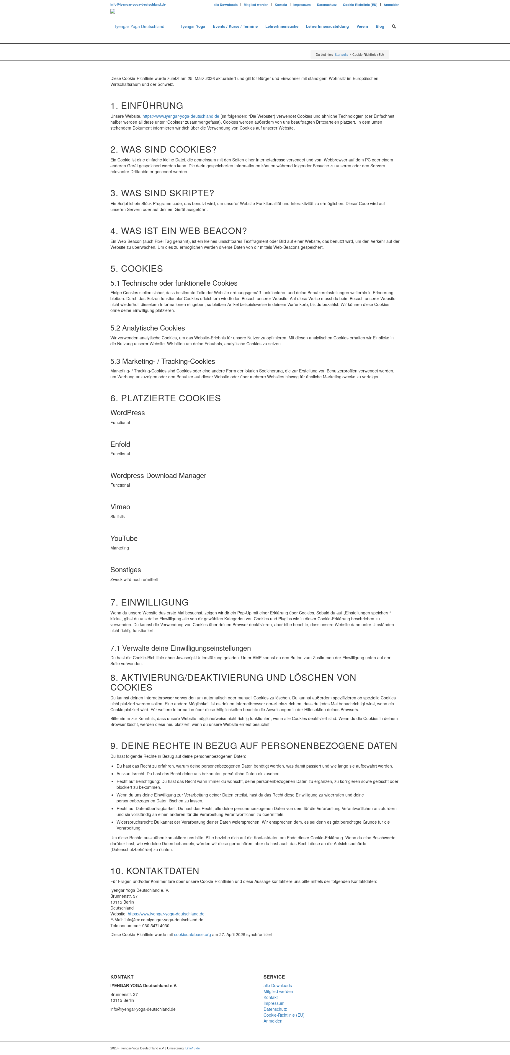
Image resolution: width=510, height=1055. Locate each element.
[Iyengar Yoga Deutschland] (137, 26)
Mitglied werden (256, 4)
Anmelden (392, 4)
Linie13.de (192, 1048)
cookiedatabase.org (192, 934)
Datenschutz (327, 4)
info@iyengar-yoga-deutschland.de (138, 4)
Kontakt (281, 4)
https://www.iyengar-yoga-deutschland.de (181, 116)
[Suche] (394, 26)
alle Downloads (226, 4)
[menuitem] (226, 4)
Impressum (302, 4)
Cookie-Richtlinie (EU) (360, 4)
